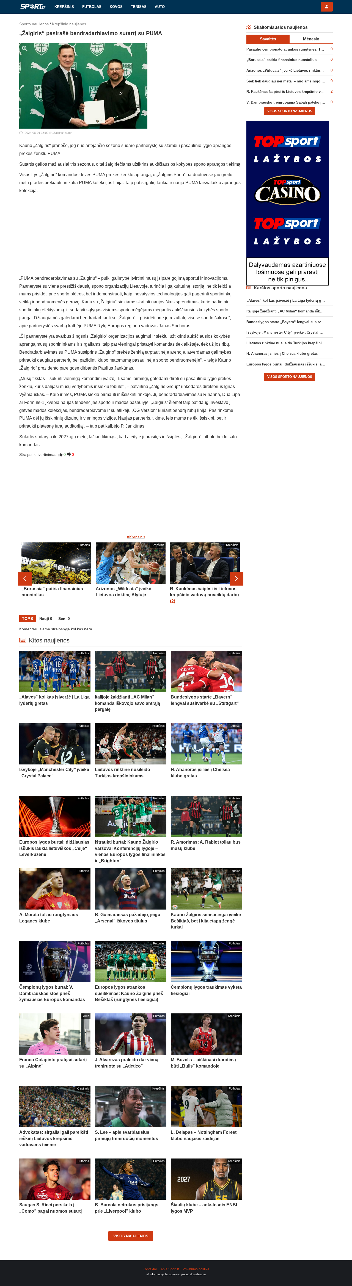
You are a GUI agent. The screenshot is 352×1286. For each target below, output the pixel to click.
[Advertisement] (130, 236)
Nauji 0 (45, 618)
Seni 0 (64, 618)
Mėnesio (311, 39)
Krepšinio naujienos (69, 24)
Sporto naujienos (34, 24)
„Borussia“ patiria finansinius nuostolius (281, 60)
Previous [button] (25, 579)
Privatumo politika (196, 1269)
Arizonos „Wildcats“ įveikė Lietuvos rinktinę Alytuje (290, 70)
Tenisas (139, 7)
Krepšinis (64, 7)
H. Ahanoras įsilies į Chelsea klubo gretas (282, 353)
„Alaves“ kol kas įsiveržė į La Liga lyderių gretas (287, 300)
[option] (56, 578)
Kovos (116, 7)
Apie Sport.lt (170, 1269)
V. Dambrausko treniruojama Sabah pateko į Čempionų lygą (297, 102)
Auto (160, 7)
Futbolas (91, 7)
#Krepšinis (136, 537)
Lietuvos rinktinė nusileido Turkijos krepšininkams (289, 343)
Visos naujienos (130, 1236)
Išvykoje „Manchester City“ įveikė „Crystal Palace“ (289, 332)
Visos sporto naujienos (289, 111)
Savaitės (268, 39)
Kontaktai (150, 1269)
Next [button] (236, 579)
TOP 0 (27, 618)
